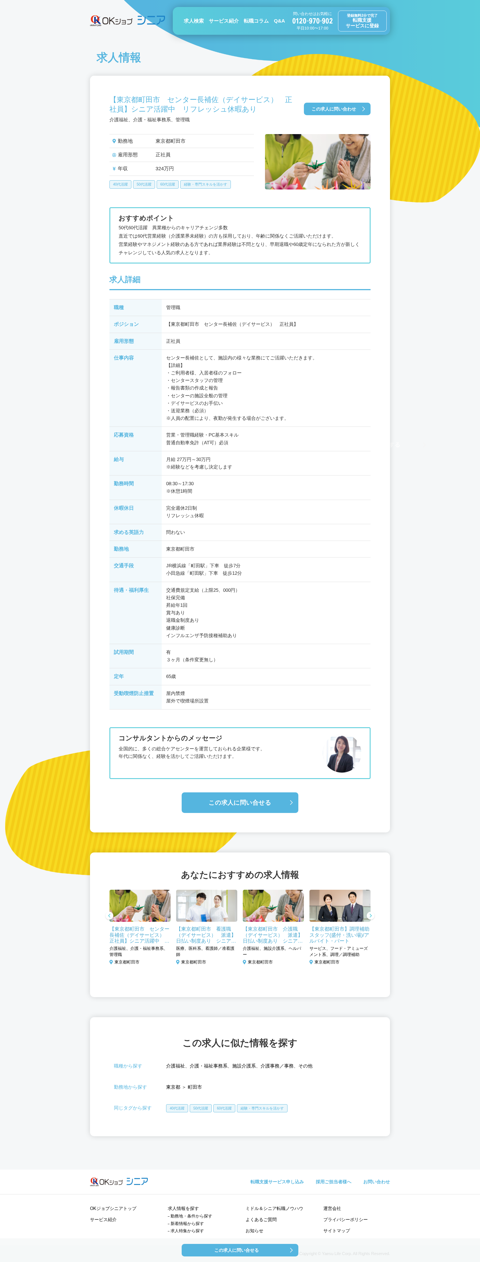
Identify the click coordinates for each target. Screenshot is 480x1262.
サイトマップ (336, 1230)
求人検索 (194, 21)
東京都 (173, 1087)
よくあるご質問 (261, 1219)
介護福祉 (175, 1066)
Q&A (279, 21)
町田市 (195, 1087)
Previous (109, 916)
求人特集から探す (187, 1230)
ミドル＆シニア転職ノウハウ (274, 1208)
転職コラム (256, 21)
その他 (305, 1066)
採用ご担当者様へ (333, 1181)
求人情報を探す (183, 1208)
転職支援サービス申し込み (277, 1181)
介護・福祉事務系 (209, 1066)
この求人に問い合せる (240, 802)
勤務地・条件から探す (191, 1216)
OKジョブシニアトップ (113, 1208)
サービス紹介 (224, 21)
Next (370, 916)
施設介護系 (244, 1066)
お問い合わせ (376, 1181)
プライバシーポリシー (345, 1219)
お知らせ (254, 1230)
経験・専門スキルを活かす (205, 184)
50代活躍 (144, 184)
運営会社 (332, 1208)
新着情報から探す (187, 1223)
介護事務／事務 (277, 1066)
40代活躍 (120, 184)
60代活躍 (167, 184)
